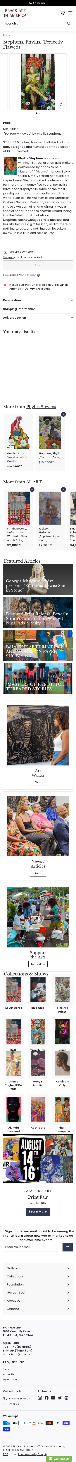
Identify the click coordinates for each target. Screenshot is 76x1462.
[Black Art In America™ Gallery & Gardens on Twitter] (60, 1398)
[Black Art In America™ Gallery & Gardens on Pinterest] (66, 1398)
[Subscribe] (68, 1247)
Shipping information (19, 309)
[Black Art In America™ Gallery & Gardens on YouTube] (53, 1398)
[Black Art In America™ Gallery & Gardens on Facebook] (47, 1398)
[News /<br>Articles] (38, 826)
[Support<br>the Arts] (38, 917)
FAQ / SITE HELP (13, 1362)
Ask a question (14, 318)
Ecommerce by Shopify (32, 1454)
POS (5, 1454)
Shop (38, 782)
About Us (8, 1374)
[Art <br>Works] (38, 735)
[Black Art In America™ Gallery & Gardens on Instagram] (40, 1398)
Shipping (8, 257)
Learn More (38, 964)
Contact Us (61, 1458)
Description (12, 300)
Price (7, 123)
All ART (34, 482)
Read (38, 873)
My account (10, 1379)
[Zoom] (61, 104)
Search (7, 1369)
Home (6, 35)
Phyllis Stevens (41, 406)
